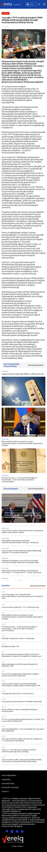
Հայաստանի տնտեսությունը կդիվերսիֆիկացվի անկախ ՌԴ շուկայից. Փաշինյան (21, 551)
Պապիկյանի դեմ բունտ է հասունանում (18, 693)
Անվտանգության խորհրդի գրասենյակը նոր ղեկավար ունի (20, 665)
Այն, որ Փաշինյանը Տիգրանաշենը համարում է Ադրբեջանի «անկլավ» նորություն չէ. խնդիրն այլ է (22, 655)
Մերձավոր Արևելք (10, 787)
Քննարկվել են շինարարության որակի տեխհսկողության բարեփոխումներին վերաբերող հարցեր (22, 617)
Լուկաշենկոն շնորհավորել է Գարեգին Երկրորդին (22, 701)
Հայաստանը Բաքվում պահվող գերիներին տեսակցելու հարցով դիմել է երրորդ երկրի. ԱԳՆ (21, 685)
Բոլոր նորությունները (37, 585)
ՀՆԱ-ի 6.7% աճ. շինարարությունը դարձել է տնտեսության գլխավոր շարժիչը (19, 751)
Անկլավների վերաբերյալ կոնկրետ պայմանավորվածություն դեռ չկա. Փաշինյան (20, 541)
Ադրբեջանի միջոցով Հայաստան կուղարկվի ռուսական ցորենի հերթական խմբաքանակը (20, 561)
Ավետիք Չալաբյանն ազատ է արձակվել (18, 638)
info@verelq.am (17, 846)
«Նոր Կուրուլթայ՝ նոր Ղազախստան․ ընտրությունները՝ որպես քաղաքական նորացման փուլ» (22, 596)
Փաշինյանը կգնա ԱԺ (10, 646)
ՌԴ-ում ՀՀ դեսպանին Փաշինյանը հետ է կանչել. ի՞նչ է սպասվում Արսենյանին (23, 720)
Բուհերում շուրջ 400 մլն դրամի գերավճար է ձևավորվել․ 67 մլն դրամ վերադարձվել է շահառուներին (19, 628)
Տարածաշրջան (8, 784)
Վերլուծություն (9, 775)
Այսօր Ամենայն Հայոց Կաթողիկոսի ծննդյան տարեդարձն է (20, 710)
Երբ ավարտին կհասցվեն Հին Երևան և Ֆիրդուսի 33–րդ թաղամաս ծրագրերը (22, 740)
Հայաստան (6, 779)
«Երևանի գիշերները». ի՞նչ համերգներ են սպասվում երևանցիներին (23, 730)
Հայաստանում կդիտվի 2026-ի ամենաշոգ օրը (20, 607)
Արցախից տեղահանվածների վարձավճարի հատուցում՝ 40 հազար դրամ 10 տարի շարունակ (21, 571)
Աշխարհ (5, 792)
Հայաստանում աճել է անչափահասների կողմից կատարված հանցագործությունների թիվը (21, 760)
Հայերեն (6, 13)
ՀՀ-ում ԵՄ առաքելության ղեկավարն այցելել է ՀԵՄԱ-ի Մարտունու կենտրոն (20, 675)
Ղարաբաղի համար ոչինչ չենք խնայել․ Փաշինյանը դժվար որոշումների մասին (22, 531)
